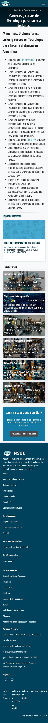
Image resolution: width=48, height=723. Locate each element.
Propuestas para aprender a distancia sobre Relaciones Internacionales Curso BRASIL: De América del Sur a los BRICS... (22, 250)
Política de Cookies (25, 695)
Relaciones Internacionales (13, 610)
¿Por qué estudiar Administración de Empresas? (22, 634)
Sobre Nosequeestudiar (12, 508)
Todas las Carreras (10, 485)
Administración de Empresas (14, 576)
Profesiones (8, 491)
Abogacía (6, 616)
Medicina (6, 593)
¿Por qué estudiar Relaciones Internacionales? (21, 657)
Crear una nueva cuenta (12, 527)
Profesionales (8, 561)
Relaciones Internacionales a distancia (22, 243)
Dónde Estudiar (9, 496)
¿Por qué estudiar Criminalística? (15, 652)
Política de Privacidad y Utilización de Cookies (16, 700)
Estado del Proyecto (6, 695)
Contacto (6, 533)
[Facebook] (6, 680)
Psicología (7, 582)
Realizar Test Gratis (24, 434)
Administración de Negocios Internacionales (20, 622)
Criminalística (8, 587)
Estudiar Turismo (9, 640)
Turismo (6, 604)
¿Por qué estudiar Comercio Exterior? (17, 646)
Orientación (7, 502)
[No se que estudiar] (5, 3)
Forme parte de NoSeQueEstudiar (16, 547)
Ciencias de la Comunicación (14, 599)
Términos (34, 691)
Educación (31, 140)
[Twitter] (12, 680)
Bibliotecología (28, 60)
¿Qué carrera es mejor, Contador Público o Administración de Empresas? (19, 664)
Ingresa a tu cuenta (10, 521)
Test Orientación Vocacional (13, 479)
